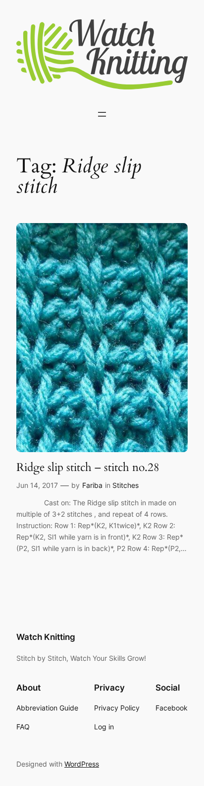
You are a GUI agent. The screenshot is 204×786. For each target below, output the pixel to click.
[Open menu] (102, 114)
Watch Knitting (45, 637)
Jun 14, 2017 (37, 485)
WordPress (81, 764)
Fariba (92, 485)
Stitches (125, 485)
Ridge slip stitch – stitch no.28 (87, 467)
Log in (104, 726)
